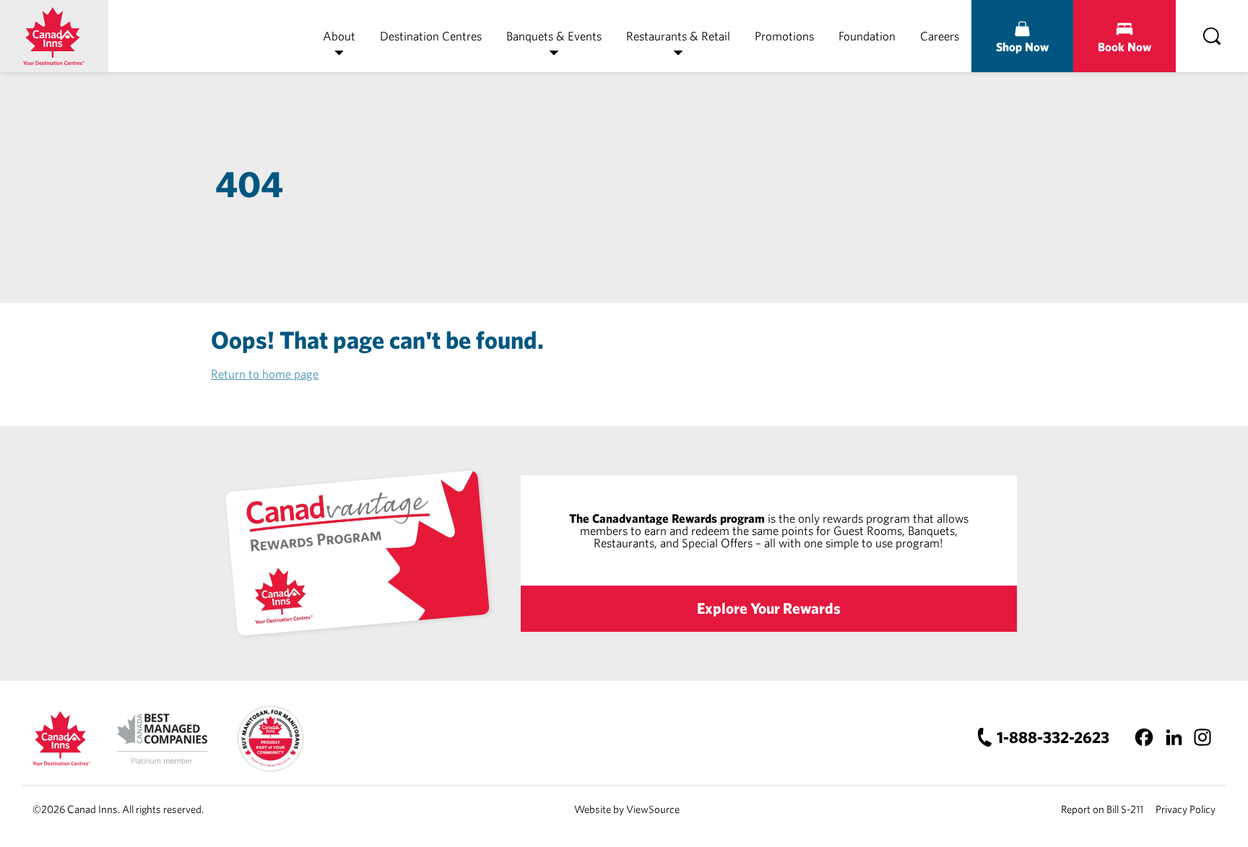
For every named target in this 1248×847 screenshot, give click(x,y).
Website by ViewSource (627, 809)
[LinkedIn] (1173, 737)
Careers (939, 36)
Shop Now (1022, 46)
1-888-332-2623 (1053, 737)
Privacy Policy (1186, 809)
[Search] (1212, 36)
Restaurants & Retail (678, 36)
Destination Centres (431, 36)
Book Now (1124, 46)
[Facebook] (1144, 737)
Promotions (784, 36)
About (339, 36)
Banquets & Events (554, 36)
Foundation (867, 36)
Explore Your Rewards (769, 608)
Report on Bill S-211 (1102, 809)
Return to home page (264, 374)
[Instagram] (1202, 737)
